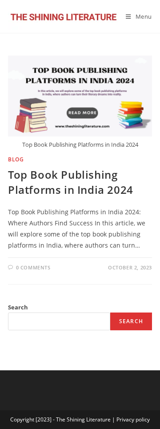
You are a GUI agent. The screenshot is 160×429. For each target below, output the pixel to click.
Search (18, 307)
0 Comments (33, 267)
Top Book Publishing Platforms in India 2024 (70, 182)
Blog (16, 159)
